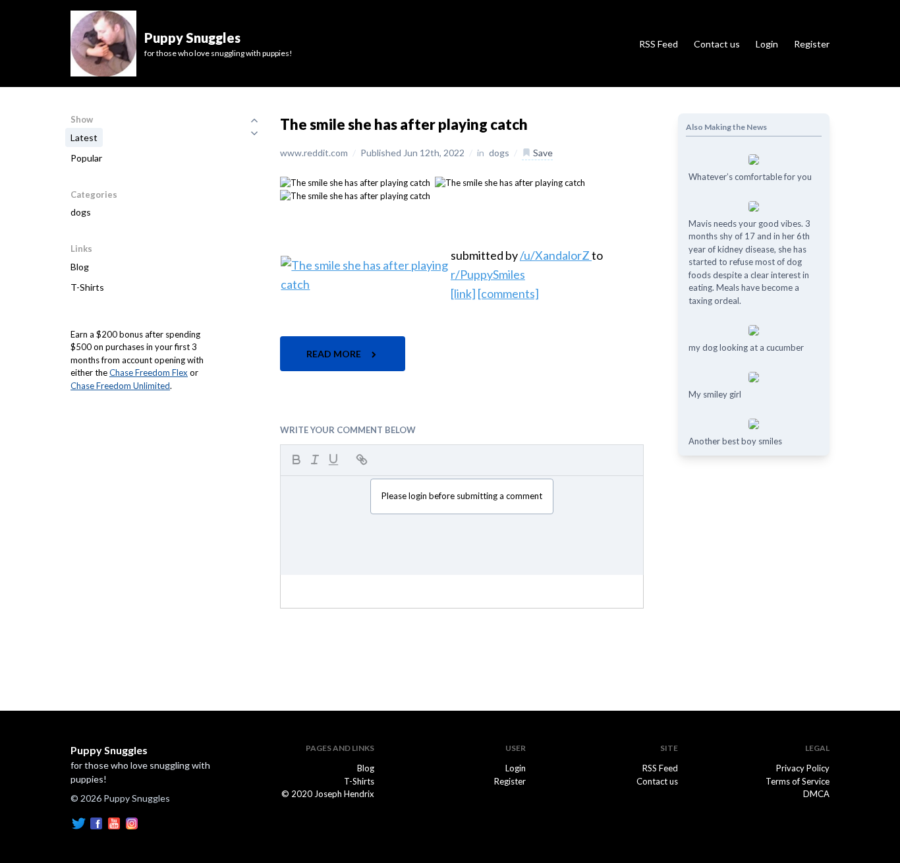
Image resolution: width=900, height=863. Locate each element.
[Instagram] (132, 822)
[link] (463, 293)
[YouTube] (114, 822)
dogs (80, 212)
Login (767, 43)
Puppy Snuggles (109, 750)
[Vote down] (254, 133)
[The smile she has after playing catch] (355, 182)
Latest (84, 137)
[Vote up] (254, 120)
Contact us (717, 43)
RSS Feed (658, 43)
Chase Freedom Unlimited (120, 385)
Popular (86, 158)
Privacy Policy (803, 768)
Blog (79, 266)
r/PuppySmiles (488, 274)
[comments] (508, 293)
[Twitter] (78, 822)
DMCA (816, 794)
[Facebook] (96, 822)
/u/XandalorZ (556, 255)
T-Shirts (87, 287)
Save (542, 152)
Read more (334, 353)
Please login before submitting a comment (461, 496)
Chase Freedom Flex (148, 372)
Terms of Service (798, 781)
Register (812, 43)
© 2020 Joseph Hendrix (327, 794)
